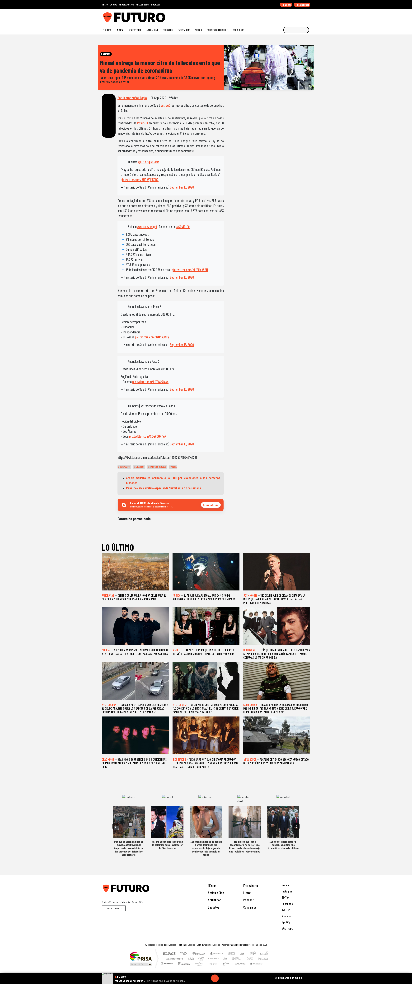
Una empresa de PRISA (140, 956)
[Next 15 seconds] (222, 978)
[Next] (230, 978)
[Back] (199, 978)
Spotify (285, 922)
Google (285, 885)
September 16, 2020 (182, 187)
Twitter (285, 910)
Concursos (238, 29)
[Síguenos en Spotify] (303, 16)
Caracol (264, 954)
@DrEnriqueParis (148, 162)
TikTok (285, 897)
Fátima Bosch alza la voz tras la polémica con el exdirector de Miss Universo (167, 845)
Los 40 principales (185, 954)
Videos (198, 29)
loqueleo (239, 967)
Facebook (287, 904)
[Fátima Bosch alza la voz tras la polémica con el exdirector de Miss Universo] (167, 822)
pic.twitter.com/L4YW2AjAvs (150, 382)
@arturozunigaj (147, 226)
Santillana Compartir (217, 954)
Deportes (168, 29)
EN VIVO (113, 4)
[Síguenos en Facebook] (288, 16)
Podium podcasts (167, 963)
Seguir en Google (210, 504)
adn (252, 954)
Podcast (248, 900)
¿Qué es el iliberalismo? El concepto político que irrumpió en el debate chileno (283, 845)
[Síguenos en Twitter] (293, 16)
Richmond (167, 967)
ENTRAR (287, 4)
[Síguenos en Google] (272, 16)
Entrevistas (184, 29)
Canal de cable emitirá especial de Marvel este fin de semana (163, 488)
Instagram (287, 891)
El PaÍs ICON (212, 967)
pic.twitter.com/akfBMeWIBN (190, 270)
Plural (198, 967)
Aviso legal (150, 944)
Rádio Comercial (269, 967)
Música (120, 29)
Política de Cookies (186, 944)
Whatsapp (287, 928)
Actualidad (152, 29)
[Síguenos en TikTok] (283, 16)
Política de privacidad (166, 944)
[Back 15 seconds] (207, 978)
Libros (247, 893)
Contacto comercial (113, 908)
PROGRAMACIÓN (126, 4)
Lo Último (106, 29)
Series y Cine (134, 29)
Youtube (286, 916)
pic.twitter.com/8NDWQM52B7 (140, 179)
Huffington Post (173, 959)
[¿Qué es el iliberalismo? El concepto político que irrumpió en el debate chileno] (283, 822)
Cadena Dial (253, 959)
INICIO (105, 4)
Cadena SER (231, 954)
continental (225, 959)
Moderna (183, 967)
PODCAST (155, 4)
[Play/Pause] (215, 978)
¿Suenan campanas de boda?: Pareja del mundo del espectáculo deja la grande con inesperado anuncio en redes (206, 848)
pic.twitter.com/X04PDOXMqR (147, 436)
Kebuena (264, 959)
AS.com (241, 954)
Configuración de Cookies (208, 944)
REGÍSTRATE (303, 4)
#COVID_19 (183, 226)
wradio (201, 959)
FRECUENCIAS (143, 4)
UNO (191, 959)
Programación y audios (290, 977)
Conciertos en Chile (217, 29)
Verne (243, 959)
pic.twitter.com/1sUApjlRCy (152, 337)
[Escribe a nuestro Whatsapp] (308, 16)
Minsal (174, 467)
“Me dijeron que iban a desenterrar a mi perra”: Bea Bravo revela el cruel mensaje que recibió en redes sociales (244, 846)
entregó (165, 105)
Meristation (254, 967)
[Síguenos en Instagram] (277, 16)
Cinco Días (213, 959)
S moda (225, 967)
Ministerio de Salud (157, 467)
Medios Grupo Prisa (140, 964)
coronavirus (124, 467)
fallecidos (139, 467)
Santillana (200, 954)
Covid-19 (142, 123)
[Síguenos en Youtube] (298, 16)
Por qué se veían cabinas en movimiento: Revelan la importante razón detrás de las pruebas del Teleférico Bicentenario (128, 848)
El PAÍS (169, 954)
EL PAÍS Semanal (234, 959)
